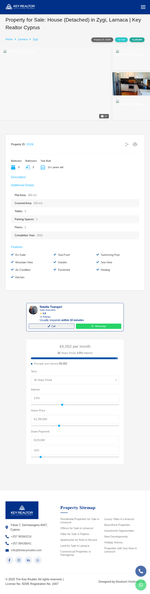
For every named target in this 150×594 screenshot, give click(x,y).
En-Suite (20, 254)
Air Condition (23, 269)
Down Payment (40, 431)
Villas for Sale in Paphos (74, 534)
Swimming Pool (110, 254)
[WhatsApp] (140, 584)
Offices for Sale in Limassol (76, 528)
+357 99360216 (21, 536)
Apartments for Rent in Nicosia (78, 539)
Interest (35, 389)
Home (9, 39)
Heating (105, 269)
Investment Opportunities (119, 530)
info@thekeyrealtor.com (26, 550)
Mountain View (24, 262)
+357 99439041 (21, 543)
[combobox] (75, 380)
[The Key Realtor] (21, 6)
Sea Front (64, 254)
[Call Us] (140, 571)
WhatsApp (100, 326)
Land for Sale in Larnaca (74, 545)
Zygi (35, 39)
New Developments (116, 536)
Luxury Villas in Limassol (119, 519)
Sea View (106, 262)
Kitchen (19, 277)
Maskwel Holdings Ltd (130, 581)
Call (53, 326)
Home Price (38, 410)
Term (34, 371)
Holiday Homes (113, 542)
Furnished (64, 269)
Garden (62, 262)
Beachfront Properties (117, 524)
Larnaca (23, 39)
